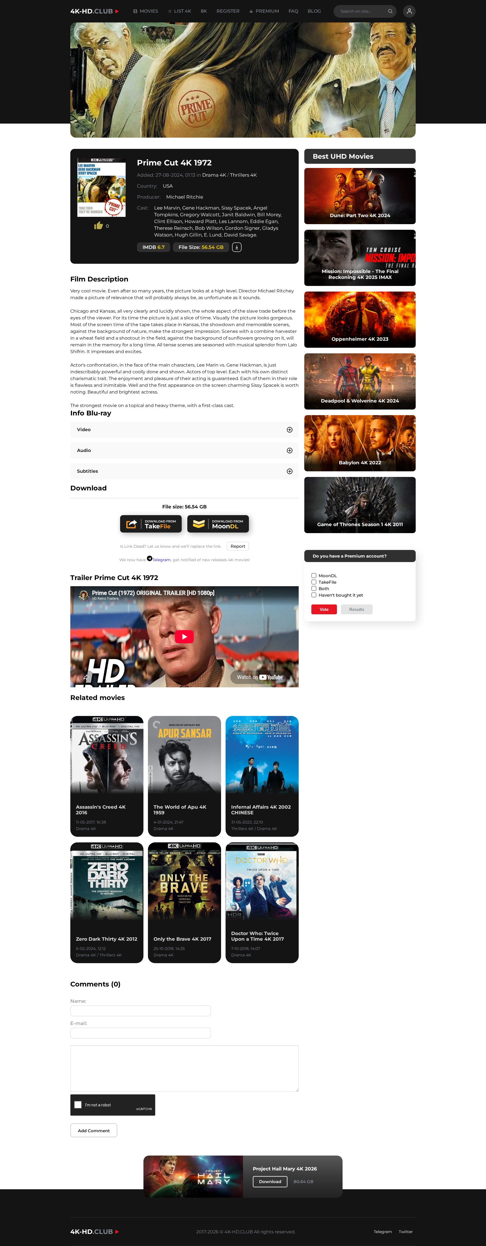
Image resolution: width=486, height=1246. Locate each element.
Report (238, 546)
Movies (148, 11)
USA (168, 186)
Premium (267, 11)
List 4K (182, 11)
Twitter (406, 1231)
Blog (314, 11)
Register (228, 11)
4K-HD (91, 11)
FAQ (293, 11)
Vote (324, 609)
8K (204, 11)
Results (356, 609)
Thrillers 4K (243, 175)
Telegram (161, 559)
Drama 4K (214, 175)
